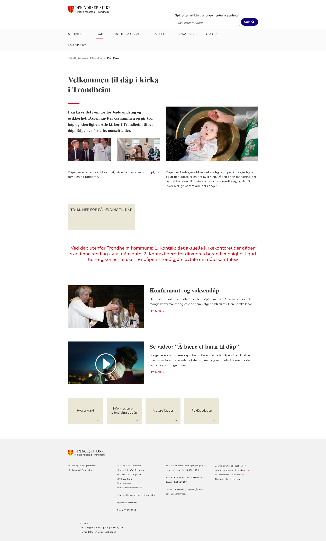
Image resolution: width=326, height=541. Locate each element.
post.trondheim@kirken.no (129, 487)
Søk (247, 22)
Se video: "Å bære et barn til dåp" (194, 346)
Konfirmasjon (127, 34)
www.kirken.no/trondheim (142, 495)
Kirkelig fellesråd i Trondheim (86, 58)
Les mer (155, 311)
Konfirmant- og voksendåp (184, 290)
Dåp (99, 34)
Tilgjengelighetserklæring (227, 479)
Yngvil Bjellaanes (107, 532)
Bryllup (158, 34)
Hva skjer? (77, 45)
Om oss (212, 34)
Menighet (76, 34)
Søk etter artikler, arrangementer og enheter (207, 15)
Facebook (132, 502)
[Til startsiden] (89, 10)
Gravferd (185, 34)
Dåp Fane (113, 58)
